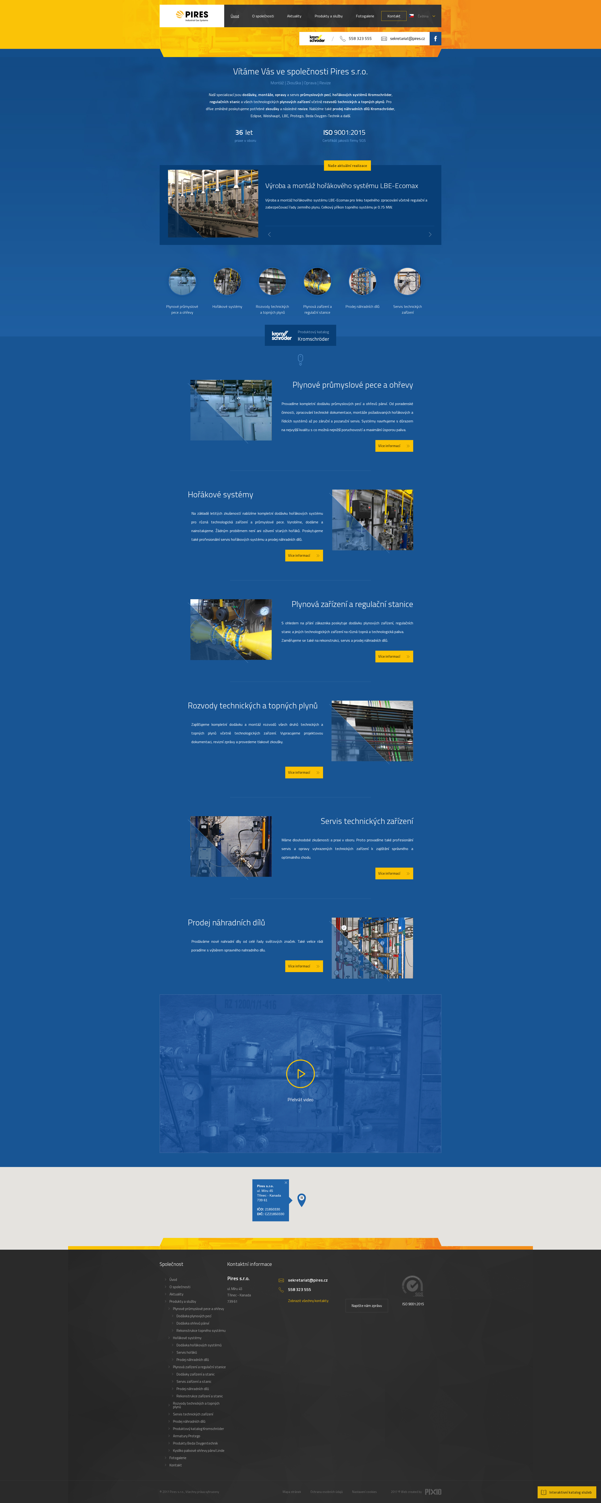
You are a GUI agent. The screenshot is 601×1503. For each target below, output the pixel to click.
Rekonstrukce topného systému (201, 1330)
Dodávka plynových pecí (194, 1316)
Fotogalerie (365, 16)
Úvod (235, 16)
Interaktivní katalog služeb (570, 1492)
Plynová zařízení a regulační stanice (199, 1367)
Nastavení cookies (364, 1491)
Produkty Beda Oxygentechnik (195, 1443)
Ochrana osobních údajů (326, 1491)
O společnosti (263, 16)
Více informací (389, 445)
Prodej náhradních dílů (193, 1359)
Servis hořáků (187, 1352)
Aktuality (294, 16)
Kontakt (394, 16)
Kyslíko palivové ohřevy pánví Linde (198, 1450)
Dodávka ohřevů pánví (193, 1323)
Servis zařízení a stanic (194, 1381)
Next (430, 234)
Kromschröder (313, 336)
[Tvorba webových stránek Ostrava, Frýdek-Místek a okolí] (433, 1493)
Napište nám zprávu (367, 1305)
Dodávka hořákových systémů (199, 1345)
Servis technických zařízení (193, 1414)
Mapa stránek (292, 1491)
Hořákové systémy (187, 1338)
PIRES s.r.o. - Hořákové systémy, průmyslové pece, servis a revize (192, 16)
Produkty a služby (329, 16)
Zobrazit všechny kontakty (308, 1300)
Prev (269, 234)
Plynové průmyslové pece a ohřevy (198, 1308)
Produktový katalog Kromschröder (198, 1428)
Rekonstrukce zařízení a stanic (200, 1396)
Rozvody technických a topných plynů (196, 1405)
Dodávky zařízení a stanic (196, 1374)
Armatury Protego (186, 1436)
